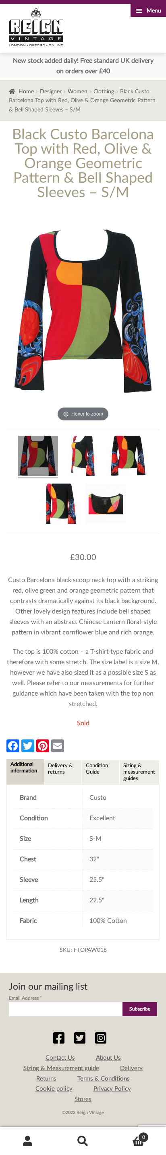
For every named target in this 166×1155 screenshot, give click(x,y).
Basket (128, 1134)
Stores (83, 1099)
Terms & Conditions (103, 1079)
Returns (46, 1079)
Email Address (25, 998)
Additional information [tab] (23, 767)
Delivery (131, 1068)
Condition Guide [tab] (97, 768)
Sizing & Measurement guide (61, 1068)
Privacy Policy (112, 1089)
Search (82, 1141)
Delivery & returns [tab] (60, 768)
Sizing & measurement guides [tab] (139, 772)
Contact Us (60, 1058)
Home (26, 92)
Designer (51, 92)
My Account (27, 1141)
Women (77, 92)
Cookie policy (54, 1089)
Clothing (103, 92)
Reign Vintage (36, 27)
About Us (108, 1058)
